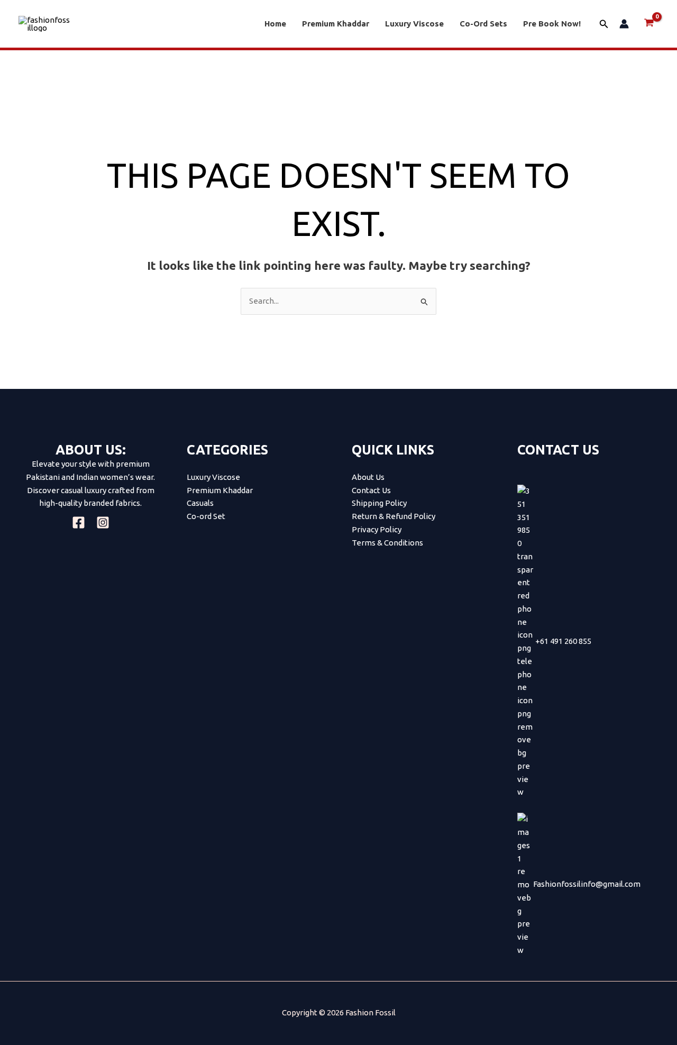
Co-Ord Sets (483, 23)
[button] (604, 24)
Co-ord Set (206, 516)
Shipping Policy (379, 502)
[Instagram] (102, 522)
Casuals (200, 502)
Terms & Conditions (387, 542)
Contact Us (371, 490)
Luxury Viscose (414, 23)
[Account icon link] (624, 24)
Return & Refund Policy (393, 516)
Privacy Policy (376, 529)
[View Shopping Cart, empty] (648, 23)
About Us (368, 476)
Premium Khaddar (335, 23)
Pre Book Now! (552, 23)
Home (275, 23)
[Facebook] (78, 522)
